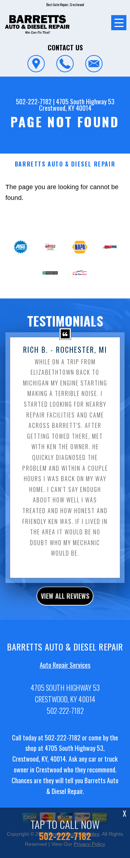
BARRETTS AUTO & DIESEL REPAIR (65, 164)
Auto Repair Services (65, 665)
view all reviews (65, 596)
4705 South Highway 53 (85, 101)
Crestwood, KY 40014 (65, 108)
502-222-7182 (34, 101)
